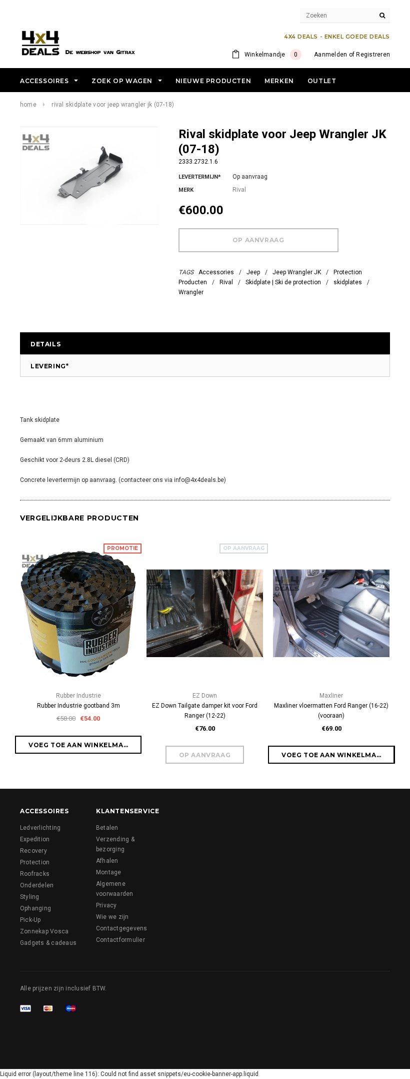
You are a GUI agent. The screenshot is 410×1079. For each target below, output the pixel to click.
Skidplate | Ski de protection (283, 282)
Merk (186, 190)
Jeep (253, 272)
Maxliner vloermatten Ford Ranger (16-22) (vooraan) (331, 710)
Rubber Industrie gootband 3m (78, 705)
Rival (226, 282)
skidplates (348, 282)
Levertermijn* (199, 177)
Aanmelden (330, 54)
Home (28, 104)
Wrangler (191, 292)
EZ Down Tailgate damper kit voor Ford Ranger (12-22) (205, 710)
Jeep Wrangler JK (296, 272)
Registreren (373, 54)
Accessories (216, 272)
